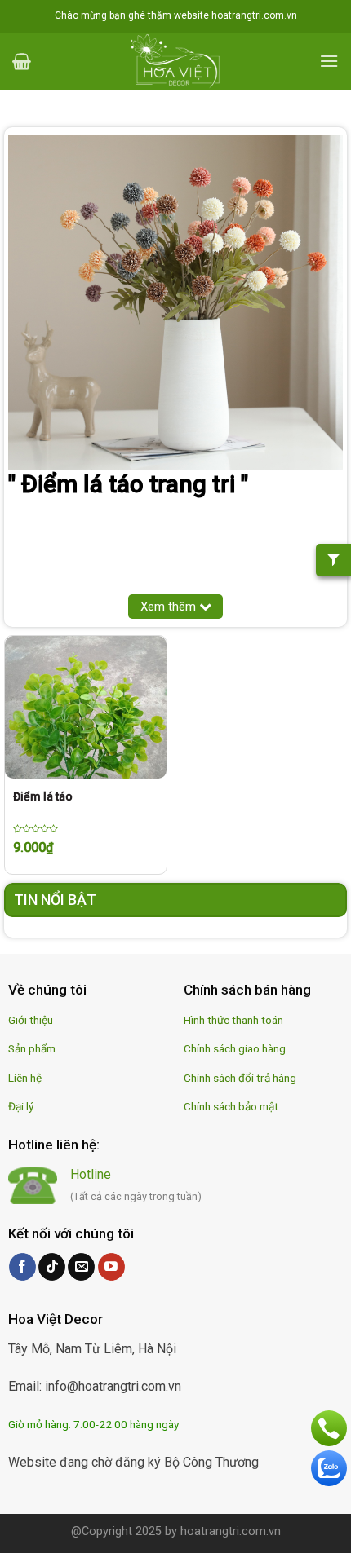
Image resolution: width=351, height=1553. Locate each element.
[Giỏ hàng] (21, 61)
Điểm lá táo (43, 796)
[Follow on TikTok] (51, 1267)
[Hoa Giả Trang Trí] (175, 61)
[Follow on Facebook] (22, 1267)
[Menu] (329, 61)
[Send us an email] (81, 1267)
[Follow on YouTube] (111, 1267)
